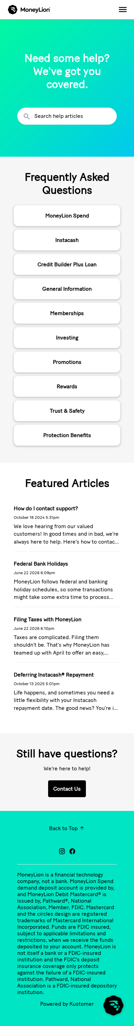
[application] (113, 1005)
